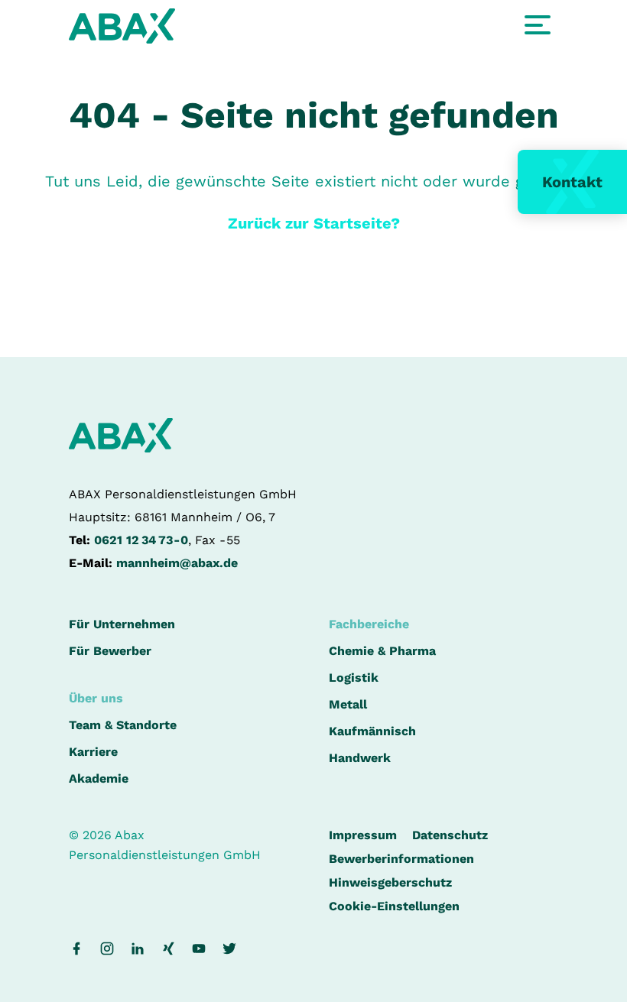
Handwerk (360, 758)
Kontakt (572, 182)
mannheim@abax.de (177, 563)
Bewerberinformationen (401, 858)
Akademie (98, 778)
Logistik (353, 677)
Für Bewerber (110, 651)
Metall (348, 704)
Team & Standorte (123, 725)
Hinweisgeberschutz (390, 882)
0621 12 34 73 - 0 (141, 540)
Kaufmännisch (372, 731)
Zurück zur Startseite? (314, 223)
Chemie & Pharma (382, 651)
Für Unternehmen (122, 624)
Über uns (96, 698)
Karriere (93, 751)
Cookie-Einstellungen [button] (394, 906)
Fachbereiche (369, 624)
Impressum (363, 835)
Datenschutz (450, 835)
